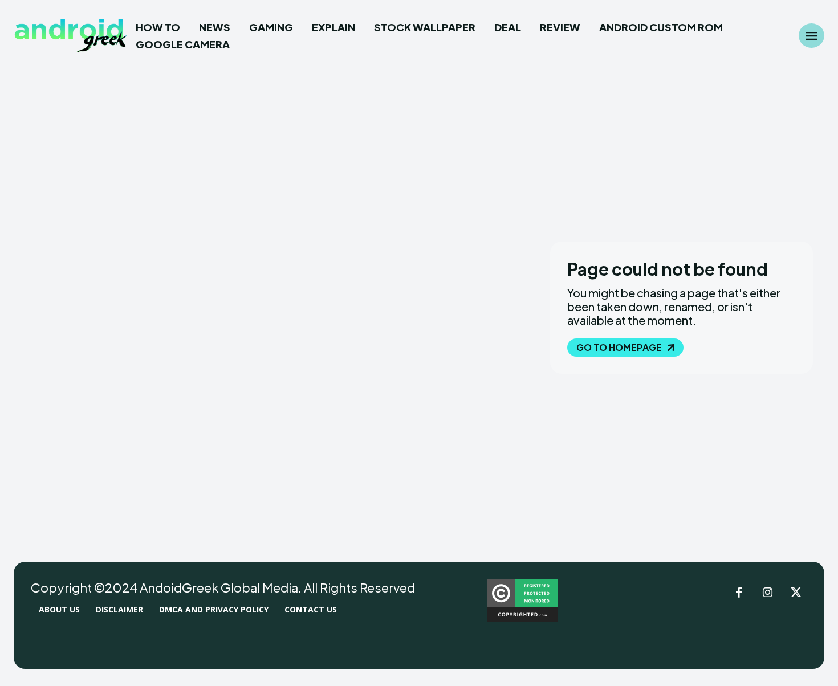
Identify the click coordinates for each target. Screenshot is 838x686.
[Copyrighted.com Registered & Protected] (522, 618)
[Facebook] (738, 593)
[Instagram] (767, 593)
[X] (795, 593)
